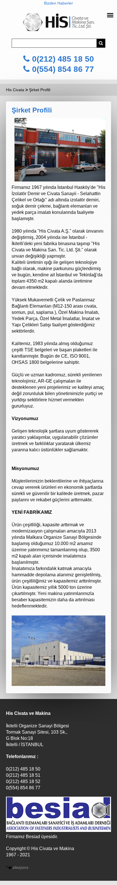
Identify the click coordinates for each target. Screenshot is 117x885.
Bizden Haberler (58, 3)
